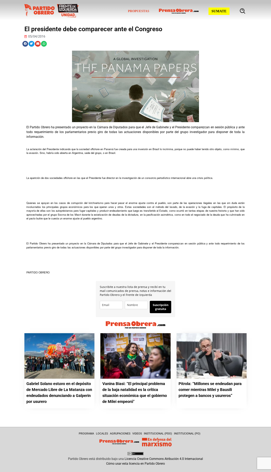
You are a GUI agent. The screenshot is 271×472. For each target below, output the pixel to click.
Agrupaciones (120, 433)
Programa (86, 433)
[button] (25, 44)
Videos (137, 433)
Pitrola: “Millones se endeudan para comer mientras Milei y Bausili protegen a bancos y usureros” (210, 389)
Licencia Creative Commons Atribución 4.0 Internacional (164, 459)
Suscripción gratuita (160, 307)
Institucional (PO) (187, 433)
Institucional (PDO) (158, 433)
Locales (102, 433)
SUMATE (219, 11)
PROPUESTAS (138, 11)
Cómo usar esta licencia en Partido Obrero (135, 463)
